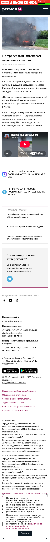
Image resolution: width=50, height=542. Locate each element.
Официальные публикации (14, 394)
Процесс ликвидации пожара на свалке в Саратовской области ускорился (24, 237)
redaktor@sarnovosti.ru (12, 321)
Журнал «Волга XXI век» (13, 402)
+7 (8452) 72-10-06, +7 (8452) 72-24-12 (19, 360)
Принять (25, 533)
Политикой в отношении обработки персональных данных (24, 526)
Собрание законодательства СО (16, 398)
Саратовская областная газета (15, 410)
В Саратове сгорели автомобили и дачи (25, 226)
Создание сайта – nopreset (14, 382)
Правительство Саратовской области (19, 391)
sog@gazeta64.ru (9, 363)
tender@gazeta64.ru (10, 350)
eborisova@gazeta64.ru (12, 333)
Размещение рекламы (12, 335)
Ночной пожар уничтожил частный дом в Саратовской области (25, 215)
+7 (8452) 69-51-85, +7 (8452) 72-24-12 (19, 330)
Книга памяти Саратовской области (18, 406)
